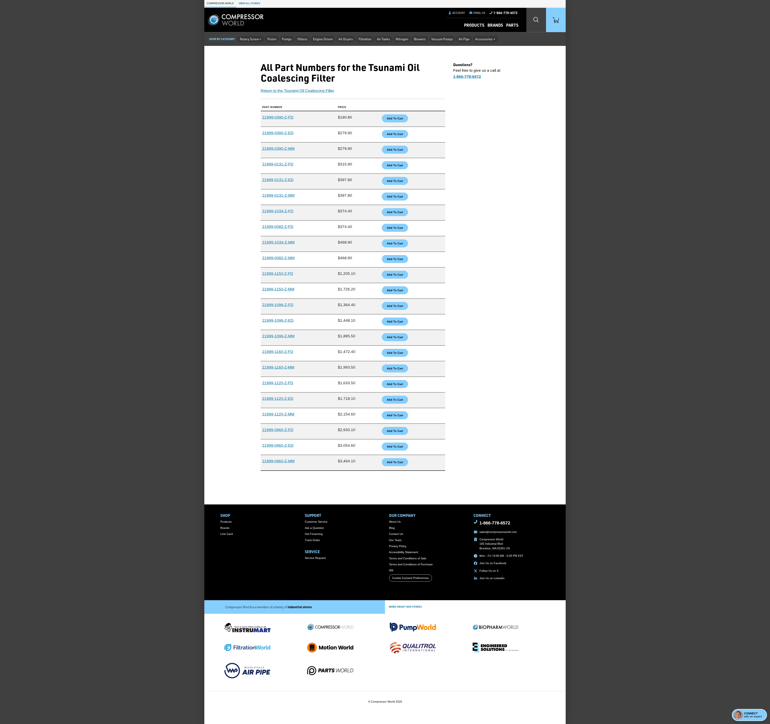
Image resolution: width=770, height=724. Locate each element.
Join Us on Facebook (492, 563)
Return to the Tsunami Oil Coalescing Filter (297, 91)
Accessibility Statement (403, 552)
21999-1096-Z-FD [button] (277, 305)
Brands (495, 25)
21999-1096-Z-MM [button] (278, 336)
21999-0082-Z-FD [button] (277, 227)
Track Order (312, 540)
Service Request (315, 558)
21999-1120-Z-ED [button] (277, 398)
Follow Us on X (488, 570)
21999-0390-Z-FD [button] (277, 117)
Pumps (287, 39)
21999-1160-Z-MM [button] (278, 367)
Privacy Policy (397, 546)
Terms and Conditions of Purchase (411, 564)
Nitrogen (402, 39)
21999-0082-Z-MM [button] (278, 258)
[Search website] (536, 20)
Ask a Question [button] (314, 527)
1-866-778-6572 (494, 522)
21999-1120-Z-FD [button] (277, 383)
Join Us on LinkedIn (492, 578)
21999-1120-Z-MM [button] (278, 414)
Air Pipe (464, 39)
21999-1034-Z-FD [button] (277, 211)
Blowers (420, 39)
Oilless (302, 39)
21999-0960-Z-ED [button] (278, 445)
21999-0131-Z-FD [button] (277, 164)
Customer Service (316, 521)
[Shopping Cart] (556, 20)
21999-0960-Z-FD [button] (277, 430)
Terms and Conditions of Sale (407, 558)
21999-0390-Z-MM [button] (278, 148)
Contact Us (396, 533)
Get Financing (314, 533)
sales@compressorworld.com (498, 531)
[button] (477, 13)
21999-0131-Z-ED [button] (278, 180)
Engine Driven (323, 39)
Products (474, 25)
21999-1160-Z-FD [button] (277, 352)
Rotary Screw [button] (249, 39)
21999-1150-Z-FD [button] (277, 273)
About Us (395, 521)
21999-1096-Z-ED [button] (278, 320)
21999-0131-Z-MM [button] (278, 195)
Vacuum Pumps (442, 39)
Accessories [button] (484, 39)
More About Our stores (405, 606)
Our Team (395, 540)
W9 (391, 570)
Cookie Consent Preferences (410, 578)
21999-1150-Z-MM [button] (278, 289)
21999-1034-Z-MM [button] (278, 242)
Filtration (365, 39)
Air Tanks (383, 39)
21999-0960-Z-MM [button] (278, 461)
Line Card (226, 533)
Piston (271, 39)
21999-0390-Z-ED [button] (278, 133)
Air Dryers (345, 39)
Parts (512, 25)
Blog (392, 527)
